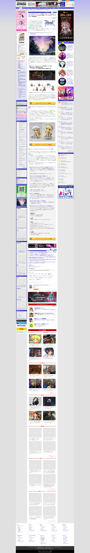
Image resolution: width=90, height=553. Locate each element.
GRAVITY (19, 46)
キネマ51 (20, 162)
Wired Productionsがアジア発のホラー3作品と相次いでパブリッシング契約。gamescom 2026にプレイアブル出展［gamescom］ (49, 390)
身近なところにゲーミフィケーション (22, 160)
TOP (18, 524)
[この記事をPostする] (50, 12)
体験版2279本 (24, 6)
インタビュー (27, 9)
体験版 (31, 9)
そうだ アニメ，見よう (22, 142)
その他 (64, 542)
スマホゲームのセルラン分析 (22, 135)
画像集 (19, 67)
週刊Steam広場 (21, 139)
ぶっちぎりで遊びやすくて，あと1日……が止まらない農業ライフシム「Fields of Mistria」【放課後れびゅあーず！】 (35, 345)
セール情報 (42, 539)
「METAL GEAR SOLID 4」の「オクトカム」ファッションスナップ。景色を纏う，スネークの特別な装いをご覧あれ (21, 217)
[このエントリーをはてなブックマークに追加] (55, 12)
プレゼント (19, 172)
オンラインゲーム (20, 525)
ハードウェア (53, 535)
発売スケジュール (20, 540)
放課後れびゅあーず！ (22, 164)
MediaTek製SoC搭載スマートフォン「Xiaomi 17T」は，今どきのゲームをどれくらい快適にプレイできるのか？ (35, 485)
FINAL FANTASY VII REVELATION (66, 161)
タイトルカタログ (20, 541)
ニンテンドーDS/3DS (32, 535)
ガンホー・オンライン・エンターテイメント (41, 275)
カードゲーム (65, 539)
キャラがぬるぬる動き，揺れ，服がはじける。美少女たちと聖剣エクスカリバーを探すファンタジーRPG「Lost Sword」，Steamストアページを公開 (67, 104)
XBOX (41, 524)
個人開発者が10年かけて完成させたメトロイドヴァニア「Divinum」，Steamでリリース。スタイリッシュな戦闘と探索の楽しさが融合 (67, 128)
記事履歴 (68, 0)
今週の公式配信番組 (21, 129)
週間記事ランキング (20, 170)
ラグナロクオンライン (21, 41)
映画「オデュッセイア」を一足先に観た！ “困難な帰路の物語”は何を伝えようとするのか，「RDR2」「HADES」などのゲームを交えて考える (21, 228)
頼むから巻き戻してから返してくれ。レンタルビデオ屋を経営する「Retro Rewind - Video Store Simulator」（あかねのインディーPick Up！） (35, 359)
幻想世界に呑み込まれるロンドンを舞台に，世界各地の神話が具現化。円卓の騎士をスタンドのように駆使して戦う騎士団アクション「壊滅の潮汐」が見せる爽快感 (49, 485)
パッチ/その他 (20, 68)
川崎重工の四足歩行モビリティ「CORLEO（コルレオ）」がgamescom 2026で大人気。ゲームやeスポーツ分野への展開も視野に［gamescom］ (67, 109)
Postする (52, 12)
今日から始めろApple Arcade (22, 146)
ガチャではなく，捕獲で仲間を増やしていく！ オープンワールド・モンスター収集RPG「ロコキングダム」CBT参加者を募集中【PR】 (35, 422)
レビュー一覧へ (52, 489)
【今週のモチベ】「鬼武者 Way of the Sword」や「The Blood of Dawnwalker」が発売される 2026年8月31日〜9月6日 (49, 345)
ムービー (34, 9)
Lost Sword (62, 155)
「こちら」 (35, 57)
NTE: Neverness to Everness (64, 167)
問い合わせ (31, 0)
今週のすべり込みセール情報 (22, 137)
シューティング (65, 540)
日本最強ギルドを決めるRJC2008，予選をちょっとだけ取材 (22, 82)
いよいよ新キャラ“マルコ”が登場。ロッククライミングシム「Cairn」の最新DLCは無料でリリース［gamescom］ (67, 138)
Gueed (39, 279)
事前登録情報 (43, 538)
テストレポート (54, 537)
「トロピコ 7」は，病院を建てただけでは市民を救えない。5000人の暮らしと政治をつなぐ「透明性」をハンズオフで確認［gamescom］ (67, 113)
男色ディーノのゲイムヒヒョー (22, 133)
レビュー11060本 (19, 6)
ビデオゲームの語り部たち (22, 153)
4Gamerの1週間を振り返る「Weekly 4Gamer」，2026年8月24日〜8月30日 (48, 358)
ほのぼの (31, 275)
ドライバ (53, 540)
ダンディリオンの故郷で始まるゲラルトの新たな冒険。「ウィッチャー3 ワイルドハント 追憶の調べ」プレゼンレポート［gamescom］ (67, 147)
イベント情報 (65, 537)
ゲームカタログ (47, 9)
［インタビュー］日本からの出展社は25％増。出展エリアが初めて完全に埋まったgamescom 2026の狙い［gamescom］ (21, 286)
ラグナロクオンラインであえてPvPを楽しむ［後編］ (22, 76)
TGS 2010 (50, 277)
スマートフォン (42, 535)
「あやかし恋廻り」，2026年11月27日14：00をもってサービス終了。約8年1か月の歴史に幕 (67, 133)
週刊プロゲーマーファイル (22, 127)
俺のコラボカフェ (21, 148)
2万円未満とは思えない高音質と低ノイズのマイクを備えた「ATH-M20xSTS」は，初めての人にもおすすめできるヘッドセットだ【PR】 (35, 408)
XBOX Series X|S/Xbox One (21, 180)
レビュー (17, 9)
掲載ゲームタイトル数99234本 (21, 5)
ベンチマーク (54, 541)
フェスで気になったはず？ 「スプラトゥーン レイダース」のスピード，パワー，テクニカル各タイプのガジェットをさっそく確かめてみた (21, 262)
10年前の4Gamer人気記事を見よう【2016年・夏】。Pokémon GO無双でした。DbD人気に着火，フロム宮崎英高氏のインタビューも (21, 239)
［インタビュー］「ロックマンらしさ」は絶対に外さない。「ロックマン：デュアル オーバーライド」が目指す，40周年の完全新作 (21, 297)
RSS (16, 0)
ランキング (71, 0)
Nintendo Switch (20, 183)
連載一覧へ (25, 167)
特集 (19, 63)
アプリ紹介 (42, 540)
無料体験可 (41, 277)
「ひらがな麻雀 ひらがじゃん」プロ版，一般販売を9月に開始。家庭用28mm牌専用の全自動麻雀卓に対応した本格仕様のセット (67, 123)
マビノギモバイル (63, 182)
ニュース (19, 62)
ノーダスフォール (63, 158)
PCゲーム (30, 524)
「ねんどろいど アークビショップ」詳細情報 (43, 144)
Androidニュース (43, 537)
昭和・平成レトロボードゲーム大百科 (22, 150)
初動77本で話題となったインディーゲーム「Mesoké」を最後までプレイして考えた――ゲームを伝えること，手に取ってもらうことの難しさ (21, 273)
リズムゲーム (65, 541)
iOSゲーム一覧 (43, 542)
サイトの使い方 (26, 0)
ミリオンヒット (32, 277)
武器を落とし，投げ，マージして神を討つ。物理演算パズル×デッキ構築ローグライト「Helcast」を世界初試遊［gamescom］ (35, 390)
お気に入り (63, 0)
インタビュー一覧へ (51, 521)
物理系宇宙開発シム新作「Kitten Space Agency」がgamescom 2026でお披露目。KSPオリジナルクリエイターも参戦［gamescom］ (49, 376)
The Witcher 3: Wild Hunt (64, 164)
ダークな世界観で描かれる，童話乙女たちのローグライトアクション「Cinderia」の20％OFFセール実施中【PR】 (49, 408)
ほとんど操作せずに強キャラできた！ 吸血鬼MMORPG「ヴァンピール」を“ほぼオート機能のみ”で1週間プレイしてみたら (21, 251)
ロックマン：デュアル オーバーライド (66, 173)
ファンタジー (51, 275)
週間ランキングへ (71, 150)
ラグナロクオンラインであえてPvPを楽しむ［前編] (22, 72)
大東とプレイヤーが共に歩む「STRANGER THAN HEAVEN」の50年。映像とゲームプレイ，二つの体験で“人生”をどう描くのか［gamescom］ (49, 517)
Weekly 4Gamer (21, 124)
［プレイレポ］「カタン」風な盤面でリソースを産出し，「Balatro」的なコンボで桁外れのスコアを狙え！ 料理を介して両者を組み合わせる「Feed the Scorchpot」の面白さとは (49, 471)
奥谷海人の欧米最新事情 (22, 122)
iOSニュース (42, 536)
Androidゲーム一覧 (43, 543)
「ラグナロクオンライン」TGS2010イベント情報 (43, 238)
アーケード (64, 535)
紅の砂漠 (62, 179)
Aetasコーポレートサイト (21, 317)
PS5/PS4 (52, 524)
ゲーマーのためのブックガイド (22, 144)
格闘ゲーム (65, 538)
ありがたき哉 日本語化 (22, 158)
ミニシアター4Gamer (21, 155)
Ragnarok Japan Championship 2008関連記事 (21, 79)
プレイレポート (22, 9)
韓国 (37, 277)
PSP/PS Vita (64, 524)
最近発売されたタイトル (40, 9)
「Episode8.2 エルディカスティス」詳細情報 (43, 103)
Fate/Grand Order (63, 170)
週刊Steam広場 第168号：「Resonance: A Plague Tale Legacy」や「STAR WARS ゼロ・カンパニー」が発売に (35, 375)
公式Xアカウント (21, 0)
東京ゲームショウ (32, 279)
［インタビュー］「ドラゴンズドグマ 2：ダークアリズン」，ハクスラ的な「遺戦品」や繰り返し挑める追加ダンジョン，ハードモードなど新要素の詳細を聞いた (21, 308)
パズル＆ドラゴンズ (63, 176)
